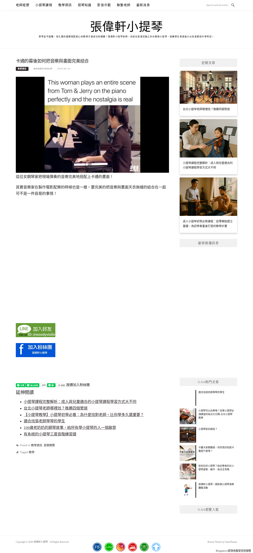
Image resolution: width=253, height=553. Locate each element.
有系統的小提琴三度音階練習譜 (50, 434)
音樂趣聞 (49, 445)
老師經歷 (22, 5)
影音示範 (104, 5)
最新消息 (143, 5)
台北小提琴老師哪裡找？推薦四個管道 (56, 408)
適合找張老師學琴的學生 (44, 421)
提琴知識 (85, 5)
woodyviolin (42, 68)
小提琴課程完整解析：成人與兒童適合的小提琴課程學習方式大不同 (80, 402)
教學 (31, 452)
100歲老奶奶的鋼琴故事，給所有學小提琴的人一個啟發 (70, 428)
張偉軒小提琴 (126, 26)
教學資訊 (65, 5)
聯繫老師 (123, 5)
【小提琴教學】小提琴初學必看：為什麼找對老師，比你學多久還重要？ (84, 415)
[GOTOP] (155, 547)
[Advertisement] (208, 312)
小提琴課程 (43, 5)
